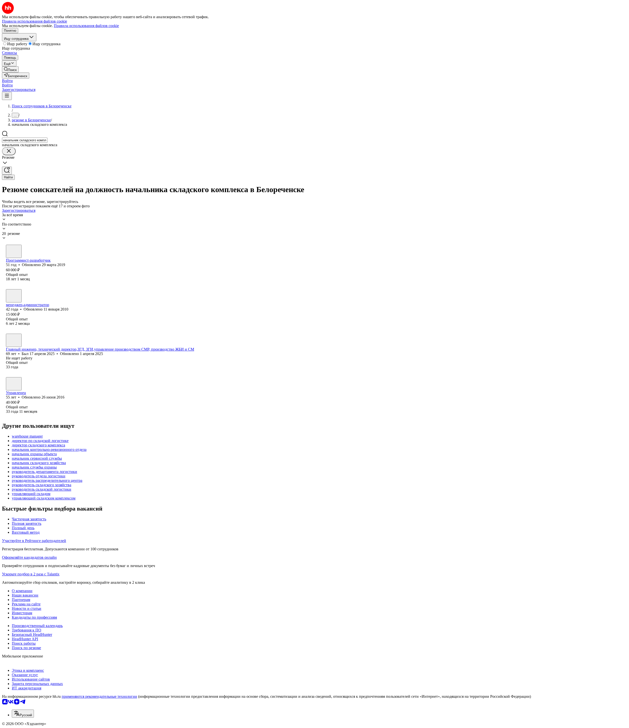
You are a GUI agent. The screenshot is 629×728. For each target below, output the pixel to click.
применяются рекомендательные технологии (99, 696)
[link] (10, 69)
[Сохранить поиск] (7, 171)
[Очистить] (9, 151)
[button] (7, 81)
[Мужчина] (14, 251)
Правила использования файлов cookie (86, 26)
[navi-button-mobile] (7, 96)
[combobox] (24, 140)
